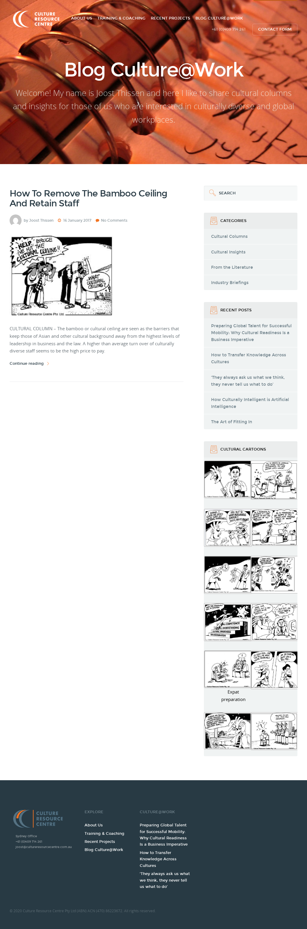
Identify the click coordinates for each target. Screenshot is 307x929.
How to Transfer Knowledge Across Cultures (158, 859)
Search (220, 191)
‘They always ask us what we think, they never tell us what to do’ (165, 880)
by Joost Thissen (39, 220)
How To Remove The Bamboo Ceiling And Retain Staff (88, 198)
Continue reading (27, 363)
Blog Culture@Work (219, 18)
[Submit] (211, 193)
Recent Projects (170, 18)
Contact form (275, 29)
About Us (81, 18)
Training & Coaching (121, 18)
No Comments (114, 220)
